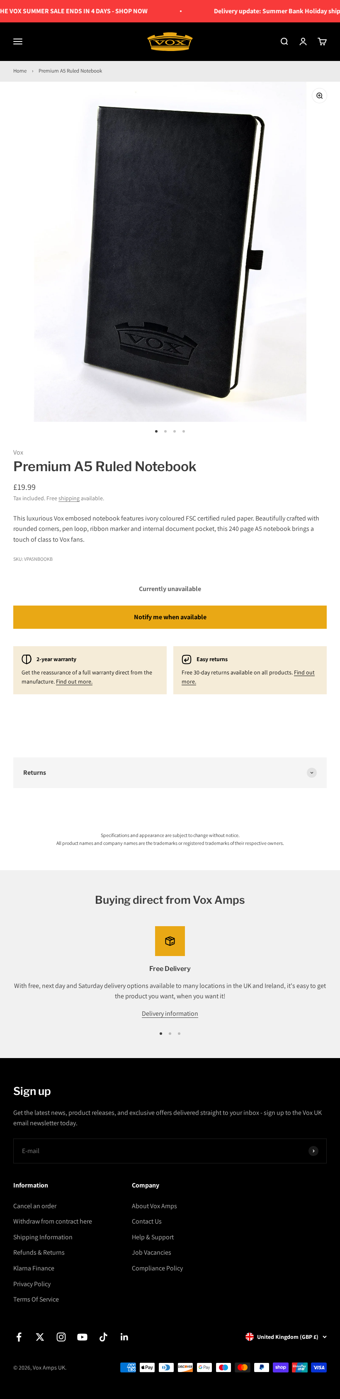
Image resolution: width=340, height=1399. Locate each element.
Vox (18, 452)
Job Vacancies (151, 1252)
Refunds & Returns (39, 1252)
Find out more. (74, 681)
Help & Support (153, 1237)
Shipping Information (43, 1237)
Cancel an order (34, 1206)
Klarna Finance (33, 1268)
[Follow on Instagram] (61, 1337)
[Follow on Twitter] (40, 1337)
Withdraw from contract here (52, 1221)
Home (20, 70)
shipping (69, 498)
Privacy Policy (32, 1284)
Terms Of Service (36, 1299)
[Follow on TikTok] (103, 1337)
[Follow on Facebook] (18, 1337)
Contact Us (147, 1221)
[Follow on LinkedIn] (124, 1337)
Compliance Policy (157, 1268)
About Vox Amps (154, 1206)
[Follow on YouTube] (82, 1337)
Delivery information (170, 1013)
